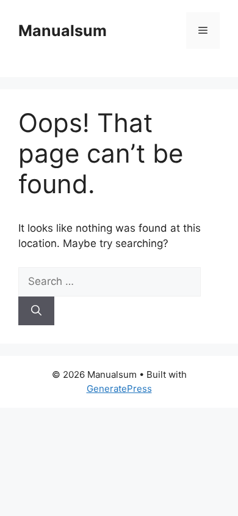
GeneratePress (119, 388)
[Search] (36, 311)
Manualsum (62, 30)
